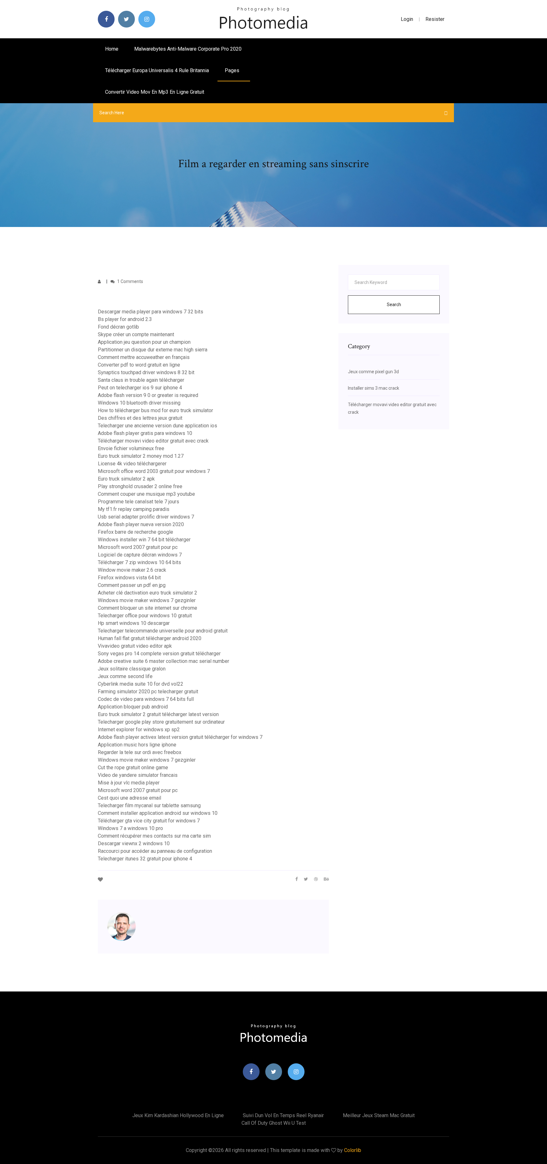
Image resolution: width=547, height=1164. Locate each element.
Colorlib (352, 1150)
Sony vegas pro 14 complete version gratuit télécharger (159, 654)
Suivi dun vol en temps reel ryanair (283, 1115)
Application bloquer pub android (133, 707)
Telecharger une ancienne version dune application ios (157, 426)
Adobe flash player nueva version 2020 (141, 524)
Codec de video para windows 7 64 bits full (146, 699)
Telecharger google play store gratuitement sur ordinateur (161, 722)
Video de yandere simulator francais (138, 775)
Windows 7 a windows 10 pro (130, 828)
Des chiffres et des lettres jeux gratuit (140, 418)
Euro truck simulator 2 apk (126, 479)
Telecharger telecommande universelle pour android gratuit (163, 631)
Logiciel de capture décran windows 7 (140, 555)
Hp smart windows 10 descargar (134, 623)
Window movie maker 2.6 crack (132, 570)
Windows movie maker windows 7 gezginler (147, 600)
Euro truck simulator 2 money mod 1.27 (141, 456)
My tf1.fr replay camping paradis (133, 509)
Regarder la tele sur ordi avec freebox (139, 752)
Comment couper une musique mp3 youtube (146, 494)
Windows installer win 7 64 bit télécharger (144, 540)
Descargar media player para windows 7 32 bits (150, 312)
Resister (434, 19)
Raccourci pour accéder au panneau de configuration (155, 851)
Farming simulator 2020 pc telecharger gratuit (148, 692)
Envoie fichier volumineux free (131, 448)
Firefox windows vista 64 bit (129, 578)
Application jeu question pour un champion (144, 342)
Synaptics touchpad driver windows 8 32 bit (146, 372)
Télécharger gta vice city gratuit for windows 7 (149, 821)
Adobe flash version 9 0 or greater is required (148, 395)
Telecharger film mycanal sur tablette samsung (149, 805)
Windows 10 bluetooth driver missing (139, 403)
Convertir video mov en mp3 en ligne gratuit (154, 92)
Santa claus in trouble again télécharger (141, 380)
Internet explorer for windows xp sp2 (139, 730)
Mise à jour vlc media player (129, 783)
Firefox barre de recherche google (135, 532)
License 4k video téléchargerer (132, 464)
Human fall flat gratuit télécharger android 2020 (149, 638)
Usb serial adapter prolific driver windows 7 (146, 517)
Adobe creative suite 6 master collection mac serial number (163, 661)
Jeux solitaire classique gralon (132, 669)
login (407, 19)
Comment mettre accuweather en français (144, 357)
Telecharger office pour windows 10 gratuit (145, 616)
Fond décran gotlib (118, 327)
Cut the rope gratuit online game (133, 767)
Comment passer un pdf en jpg (132, 585)
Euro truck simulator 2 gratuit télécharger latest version (158, 714)
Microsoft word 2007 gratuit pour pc (138, 547)
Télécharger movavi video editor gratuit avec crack (153, 441)
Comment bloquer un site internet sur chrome (147, 608)
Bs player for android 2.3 (125, 319)
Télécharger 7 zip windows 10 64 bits (139, 562)
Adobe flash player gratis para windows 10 (145, 433)
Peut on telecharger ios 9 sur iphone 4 (140, 388)
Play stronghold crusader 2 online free (140, 486)
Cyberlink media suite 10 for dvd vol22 (140, 684)
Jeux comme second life (125, 676)
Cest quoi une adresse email (129, 798)
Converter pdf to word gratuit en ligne (139, 365)
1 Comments (129, 281)
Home (111, 49)
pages (233, 70)
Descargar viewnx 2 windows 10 (134, 843)
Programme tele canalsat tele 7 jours (138, 502)
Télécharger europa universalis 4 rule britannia (157, 70)
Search (394, 304)
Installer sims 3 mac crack (373, 388)
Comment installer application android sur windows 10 (157, 813)
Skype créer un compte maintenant (136, 334)
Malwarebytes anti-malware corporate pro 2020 (188, 49)
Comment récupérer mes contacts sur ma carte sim (154, 836)
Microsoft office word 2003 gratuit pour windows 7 (154, 471)
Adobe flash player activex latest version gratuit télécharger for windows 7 (180, 737)
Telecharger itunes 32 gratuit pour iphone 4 (145, 859)
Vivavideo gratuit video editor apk (135, 646)
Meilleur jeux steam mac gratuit (379, 1115)
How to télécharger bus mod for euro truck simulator (155, 410)
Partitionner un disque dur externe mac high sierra (152, 350)
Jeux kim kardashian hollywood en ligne (178, 1115)
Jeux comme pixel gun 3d (373, 371)
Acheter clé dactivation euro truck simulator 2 (147, 593)
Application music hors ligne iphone (137, 745)
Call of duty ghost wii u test (274, 1123)
